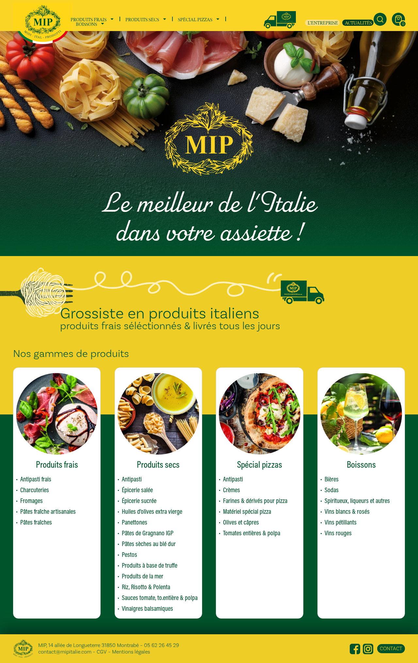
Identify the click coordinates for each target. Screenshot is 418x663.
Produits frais (88, 19)
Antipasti (132, 479)
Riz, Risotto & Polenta (146, 587)
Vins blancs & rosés (347, 511)
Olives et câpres (241, 522)
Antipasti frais (35, 479)
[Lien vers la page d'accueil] (42, 23)
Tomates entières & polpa (251, 533)
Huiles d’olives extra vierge (152, 511)
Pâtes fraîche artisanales (48, 511)
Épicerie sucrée (139, 500)
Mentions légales (131, 652)
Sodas (332, 490)
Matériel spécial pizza (247, 511)
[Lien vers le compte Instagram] (368, 648)
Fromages (31, 500)
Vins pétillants (341, 522)
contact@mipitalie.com (64, 652)
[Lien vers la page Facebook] (355, 648)
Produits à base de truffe (149, 565)
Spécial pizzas (195, 19)
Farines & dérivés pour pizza (255, 500)
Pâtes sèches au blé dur (149, 544)
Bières (332, 479)
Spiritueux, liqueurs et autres (357, 500)
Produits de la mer (142, 576)
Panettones (134, 522)
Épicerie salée (137, 490)
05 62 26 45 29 (161, 645)
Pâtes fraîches (36, 522)
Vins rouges (338, 533)
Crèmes (231, 490)
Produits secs (142, 19)
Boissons (86, 23)
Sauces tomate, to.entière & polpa (160, 597)
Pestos (129, 554)
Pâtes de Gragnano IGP (147, 533)
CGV (102, 652)
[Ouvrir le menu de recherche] (380, 19)
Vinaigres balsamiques (147, 608)
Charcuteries (34, 490)
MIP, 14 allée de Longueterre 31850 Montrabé (88, 645)
